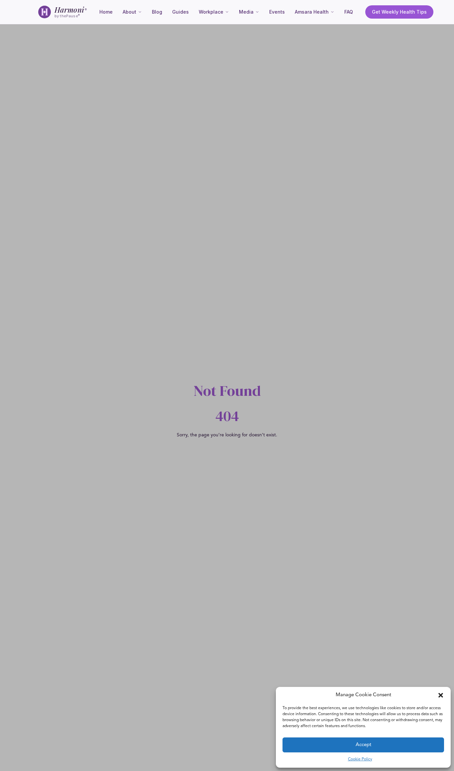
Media (246, 12)
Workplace (211, 12)
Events (277, 12)
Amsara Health (312, 12)
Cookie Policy (360, 759)
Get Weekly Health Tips (399, 12)
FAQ (348, 12)
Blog (157, 12)
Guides (180, 12)
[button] (440, 695)
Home (106, 12)
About (129, 12)
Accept (363, 744)
